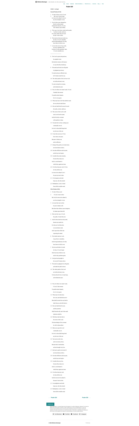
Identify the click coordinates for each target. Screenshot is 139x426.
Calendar (72, 3)
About (67, 3)
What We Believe (78, 3)
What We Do (87, 3)
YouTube (67, 414)
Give (103, 3)
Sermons (94, 3)
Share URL (50, 404)
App (64, 3)
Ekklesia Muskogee (42, 1)
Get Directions (58, 414)
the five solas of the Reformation (75, 407)
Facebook (75, 414)
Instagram (83, 414)
